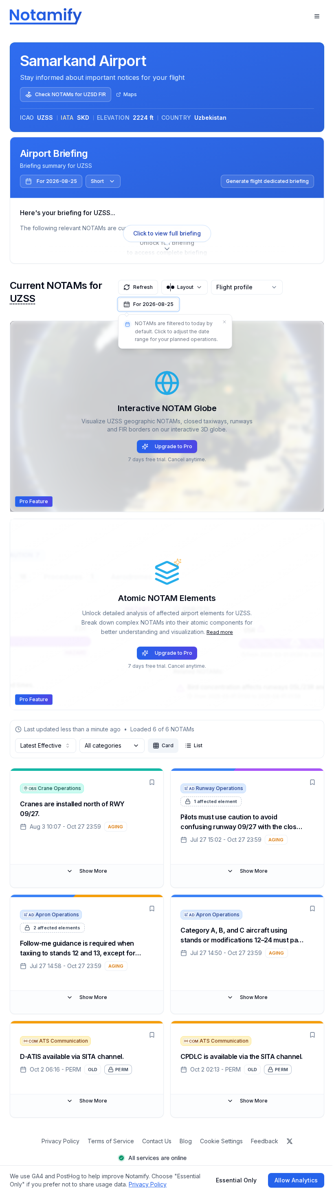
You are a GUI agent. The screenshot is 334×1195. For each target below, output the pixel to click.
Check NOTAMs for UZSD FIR (70, 94)
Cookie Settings (221, 1141)
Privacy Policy (60, 1141)
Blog (186, 1141)
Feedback (264, 1141)
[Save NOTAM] (151, 782)
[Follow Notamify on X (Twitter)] (289, 1141)
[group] (177, 745)
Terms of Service (111, 1141)
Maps (130, 94)
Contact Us (156, 1141)
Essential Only (236, 1180)
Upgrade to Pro (173, 446)
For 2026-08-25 (57, 181)
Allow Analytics (296, 1180)
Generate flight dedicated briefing (267, 181)
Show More (93, 871)
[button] (148, 304)
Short (97, 181)
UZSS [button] (22, 298)
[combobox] (45, 745)
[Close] (224, 322)
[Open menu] (317, 16)
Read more (220, 632)
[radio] (163, 745)
